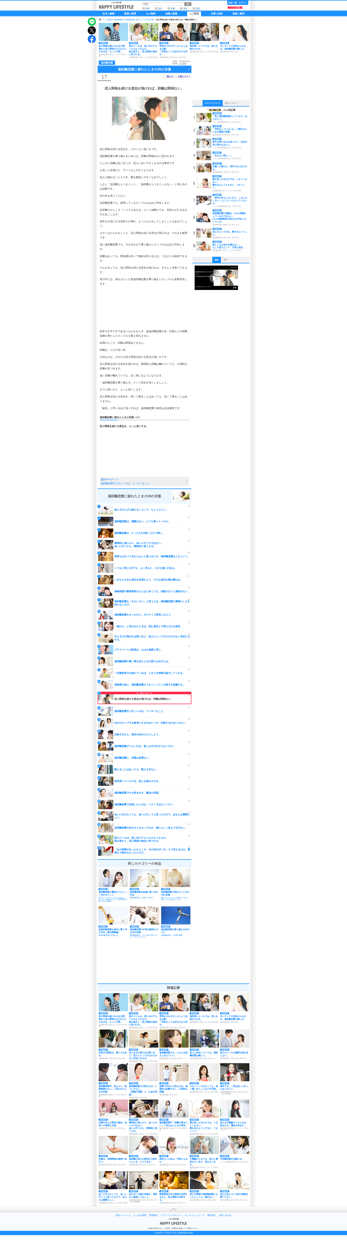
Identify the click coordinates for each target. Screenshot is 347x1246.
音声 (225, 260)
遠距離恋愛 (118, 20)
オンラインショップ (194, 1215)
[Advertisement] (144, 307)
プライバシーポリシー (171, 1215)
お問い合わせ (225, 1215)
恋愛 (198, 8)
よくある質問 (139, 1215)
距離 (173, 8)
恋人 (160, 8)
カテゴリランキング (213, 103)
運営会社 (211, 1215)
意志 (185, 8)
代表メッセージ (123, 1215)
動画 (216, 260)
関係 (147, 8)
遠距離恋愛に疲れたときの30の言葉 (140, 20)
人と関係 (108, 20)
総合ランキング (231, 103)
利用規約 (153, 1215)
